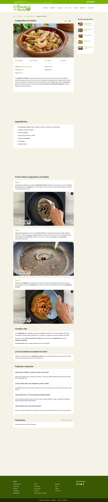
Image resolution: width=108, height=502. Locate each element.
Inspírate (36, 490)
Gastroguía (60, 7)
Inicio (14, 16)
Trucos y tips (68, 7)
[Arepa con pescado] (80, 36)
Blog (56, 486)
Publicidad (16, 486)
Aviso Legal (53, 500)
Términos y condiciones (62, 500)
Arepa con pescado (87, 35)
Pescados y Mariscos (29, 16)
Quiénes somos (17, 484)
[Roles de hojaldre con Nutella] (80, 30)
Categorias (52, 7)
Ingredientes (16, 493)
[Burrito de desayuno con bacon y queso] (80, 24)
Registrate (82, 7)
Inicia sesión (91, 7)
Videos (57, 488)
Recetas (46, 7)
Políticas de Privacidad (44, 500)
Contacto (57, 490)
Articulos (76, 7)
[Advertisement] (43, 105)
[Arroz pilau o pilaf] (80, 42)
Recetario (57, 484)
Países (35, 484)
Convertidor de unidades (40, 493)
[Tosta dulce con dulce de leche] (80, 47)
